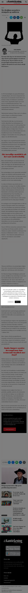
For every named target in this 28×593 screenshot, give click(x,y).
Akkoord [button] (18, 301)
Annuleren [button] (10, 301)
